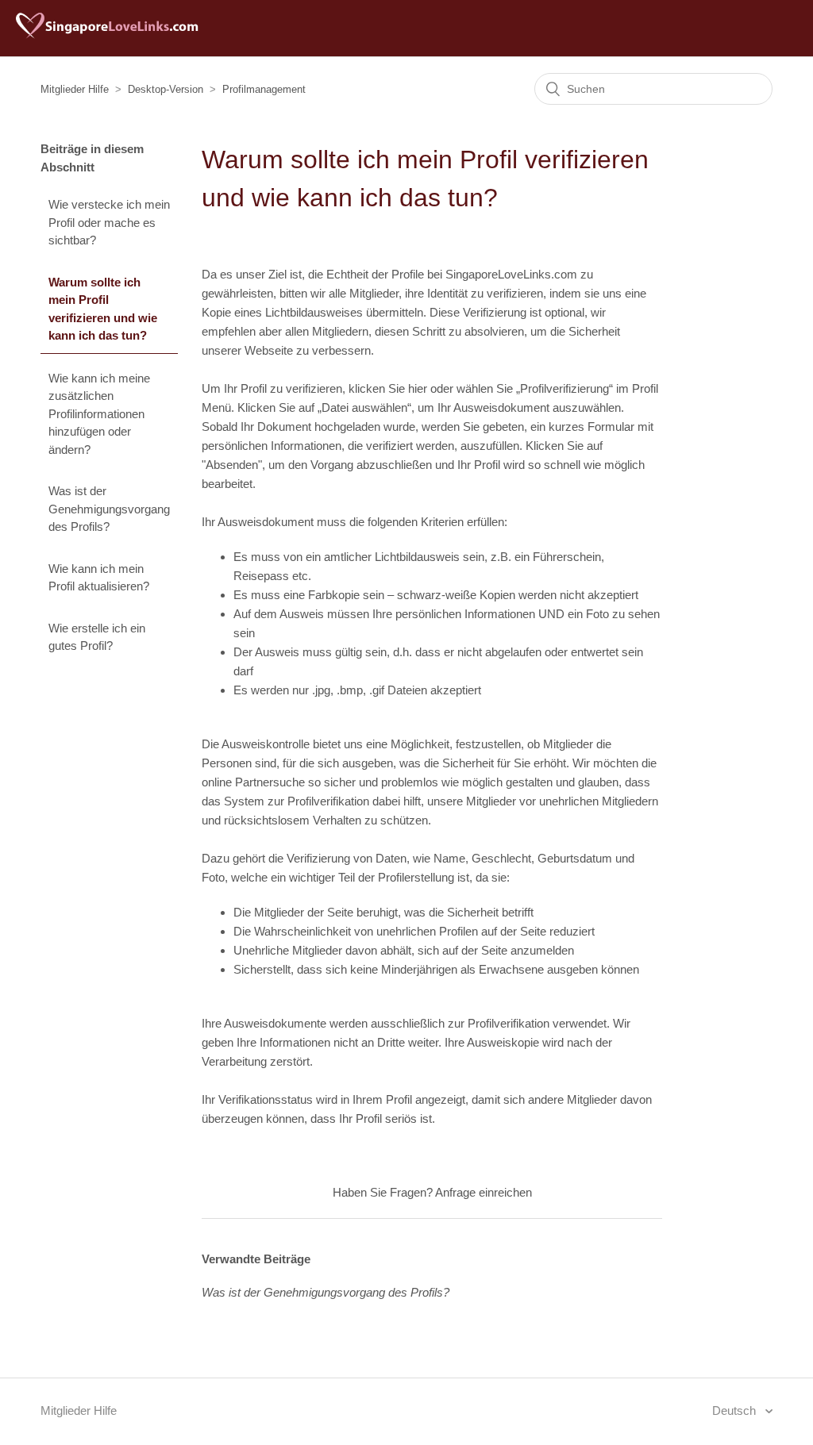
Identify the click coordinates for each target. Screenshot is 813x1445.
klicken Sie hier (388, 388)
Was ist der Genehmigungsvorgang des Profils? (109, 508)
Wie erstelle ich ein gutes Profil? (96, 637)
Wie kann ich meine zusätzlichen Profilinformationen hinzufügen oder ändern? (99, 413)
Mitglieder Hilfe (74, 89)
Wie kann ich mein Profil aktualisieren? (98, 578)
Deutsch (735, 1410)
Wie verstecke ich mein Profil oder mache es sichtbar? (109, 222)
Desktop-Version (165, 89)
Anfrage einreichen (483, 1192)
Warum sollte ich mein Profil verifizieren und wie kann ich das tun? (102, 309)
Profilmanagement (264, 89)
